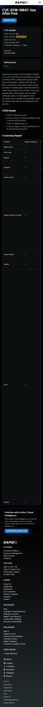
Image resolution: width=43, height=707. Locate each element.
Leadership (8, 587)
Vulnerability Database (12, 619)
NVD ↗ (6, 66)
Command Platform (11, 551)
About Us (7, 584)
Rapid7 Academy (10, 641)
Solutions (7, 558)
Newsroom (8, 589)
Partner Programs (11, 594)
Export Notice (8, 690)
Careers (7, 599)
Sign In (6, 631)
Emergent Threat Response (14, 611)
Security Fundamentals (13, 621)
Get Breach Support (12, 572)
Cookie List (7, 696)
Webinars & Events (11, 614)
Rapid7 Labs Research (12, 616)
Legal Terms (7, 684)
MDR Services (9, 556)
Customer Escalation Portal (14, 644)
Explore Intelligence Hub (16, 531)
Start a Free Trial (10, 567)
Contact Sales (9, 574)
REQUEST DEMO (9, 20)
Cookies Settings (9, 702)
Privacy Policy (8, 687)
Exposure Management (13, 553)
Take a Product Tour (12, 569)
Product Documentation (13, 636)
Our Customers (10, 592)
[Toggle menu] (39, 2)
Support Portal (9, 634)
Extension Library (10, 639)
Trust (5, 693)
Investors (7, 597)
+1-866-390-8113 (10, 654)
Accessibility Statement (11, 699)
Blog (5, 609)
